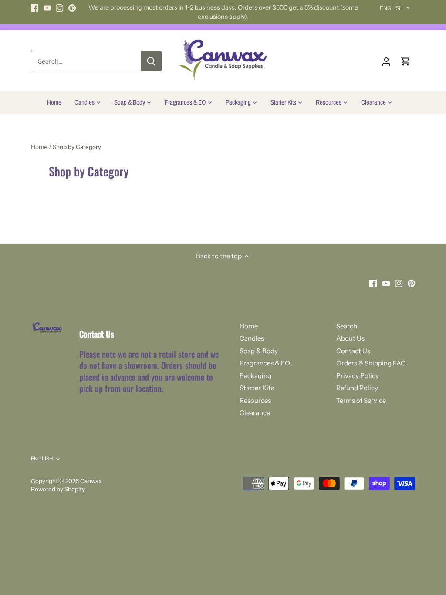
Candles (252, 338)
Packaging (255, 376)
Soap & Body (259, 351)
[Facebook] (34, 7)
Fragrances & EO (265, 363)
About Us (350, 338)
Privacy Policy (357, 376)
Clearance (255, 413)
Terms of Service (361, 400)
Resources (255, 400)
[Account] (386, 61)
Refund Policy (357, 388)
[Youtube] (47, 7)
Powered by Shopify (58, 489)
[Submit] (151, 61)
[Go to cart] (405, 61)
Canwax (90, 480)
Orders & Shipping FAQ (371, 363)
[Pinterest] (72, 7)
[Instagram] (59, 7)
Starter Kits (257, 388)
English (391, 8)
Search (346, 326)
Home (249, 326)
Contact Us (353, 351)
